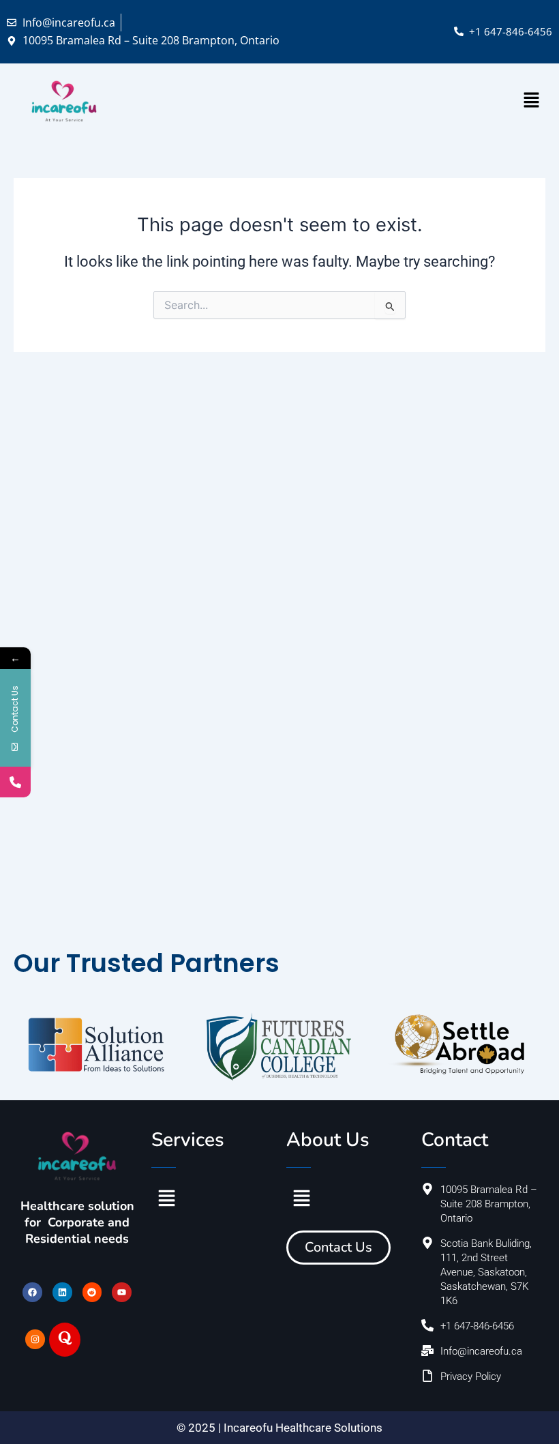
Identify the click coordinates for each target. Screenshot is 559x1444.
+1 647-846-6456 (510, 31)
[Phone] (15, 782)
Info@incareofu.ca (68, 22)
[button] (531, 100)
